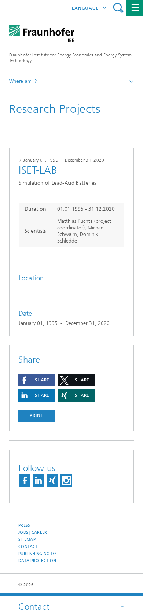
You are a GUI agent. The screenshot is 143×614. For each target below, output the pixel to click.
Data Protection (37, 560)
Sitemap (27, 539)
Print (37, 415)
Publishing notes (37, 553)
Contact (28, 546)
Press (24, 525)
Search (118, 8)
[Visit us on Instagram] (66, 480)
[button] (36, 380)
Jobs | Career (32, 532)
